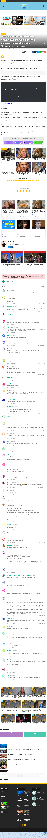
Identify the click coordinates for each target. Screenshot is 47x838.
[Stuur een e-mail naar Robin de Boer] (9, 247)
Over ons (2, 791)
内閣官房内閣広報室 (11, 48)
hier (28, 276)
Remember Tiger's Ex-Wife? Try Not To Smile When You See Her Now (39, 173)
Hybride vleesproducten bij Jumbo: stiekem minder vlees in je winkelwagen (20, 754)
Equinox (38, 802)
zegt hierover (18, 78)
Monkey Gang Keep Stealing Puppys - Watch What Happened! (8, 173)
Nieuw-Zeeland (15, 180)
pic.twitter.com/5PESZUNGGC (26, 96)
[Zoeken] (43, 6)
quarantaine (24, 180)
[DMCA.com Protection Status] (8, 812)
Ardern (9, 180)
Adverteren (3, 796)
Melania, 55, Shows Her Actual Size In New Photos (23, 159)
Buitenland (3, 33)
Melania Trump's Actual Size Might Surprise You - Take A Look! (23, 173)
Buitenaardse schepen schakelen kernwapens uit (6, 696)
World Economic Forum (34, 180)
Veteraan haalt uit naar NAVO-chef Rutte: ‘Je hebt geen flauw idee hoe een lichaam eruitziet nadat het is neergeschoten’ (25, 750)
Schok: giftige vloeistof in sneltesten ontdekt (39, 710)
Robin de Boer (5, 46)
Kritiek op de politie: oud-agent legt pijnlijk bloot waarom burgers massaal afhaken (21, 759)
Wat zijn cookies (4, 794)
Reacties (38, 740)
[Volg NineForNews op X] (28, 142)
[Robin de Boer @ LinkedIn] (11, 247)
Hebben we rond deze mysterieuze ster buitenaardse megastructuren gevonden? (38, 696)
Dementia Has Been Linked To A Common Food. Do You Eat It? (39, 159)
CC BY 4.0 (16, 48)
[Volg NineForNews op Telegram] (18, 142)
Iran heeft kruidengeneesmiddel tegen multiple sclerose (28, 710)
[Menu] (3, 6)
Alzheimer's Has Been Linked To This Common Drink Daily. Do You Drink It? (8, 159)
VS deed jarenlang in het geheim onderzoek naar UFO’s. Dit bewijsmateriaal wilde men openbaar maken (10, 710)
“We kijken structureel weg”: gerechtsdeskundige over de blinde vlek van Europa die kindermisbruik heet (25, 764)
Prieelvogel (39, 797)
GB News (12, 63)
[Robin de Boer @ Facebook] (13, 247)
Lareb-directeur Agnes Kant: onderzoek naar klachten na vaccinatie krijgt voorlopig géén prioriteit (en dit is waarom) (21, 696)
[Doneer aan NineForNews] (38, 142)
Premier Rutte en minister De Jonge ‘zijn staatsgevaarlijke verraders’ (23, 723)
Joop (38, 791)
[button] (2, 56)
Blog (1, 798)
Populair (8, 740)
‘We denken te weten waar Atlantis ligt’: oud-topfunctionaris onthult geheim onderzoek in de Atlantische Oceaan (26, 744)
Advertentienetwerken (5, 800)
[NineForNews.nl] (23, 6)
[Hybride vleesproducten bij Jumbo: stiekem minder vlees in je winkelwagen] (3, 756)
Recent (23, 740)
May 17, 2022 (23, 99)
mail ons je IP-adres (36, 276)
